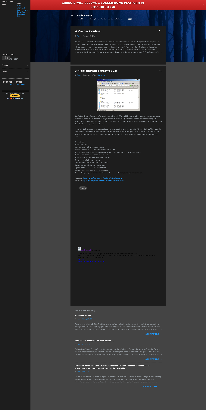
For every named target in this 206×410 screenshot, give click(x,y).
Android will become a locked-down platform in (103, 2)
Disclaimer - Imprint (21, 15)
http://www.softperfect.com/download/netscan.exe (101, 181)
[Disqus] (118, 218)
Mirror (122, 181)
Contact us (21, 12)
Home (129, 19)
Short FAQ (21, 8)
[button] (160, 31)
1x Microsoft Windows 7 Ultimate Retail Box (94, 341)
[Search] (164, 16)
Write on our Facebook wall (15, 84)
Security (83, 188)
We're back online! (88, 31)
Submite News (22, 10)
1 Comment (101, 75)
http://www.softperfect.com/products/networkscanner (102, 178)
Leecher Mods (84, 15)
